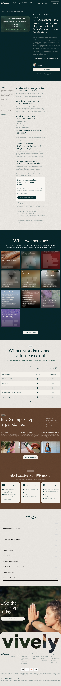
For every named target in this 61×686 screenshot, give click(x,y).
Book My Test (47, 69)
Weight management (45, 656)
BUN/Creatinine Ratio (18, 11)
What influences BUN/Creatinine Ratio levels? (7, 102)
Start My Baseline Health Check (27, 197)
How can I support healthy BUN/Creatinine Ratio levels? (6, 111)
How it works (14, 3)
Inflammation (44, 660)
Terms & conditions (55, 658)
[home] (7, 3)
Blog (46, 3)
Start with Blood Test (12, 618)
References (3, 114)
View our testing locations (24, 659)
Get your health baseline (30, 457)
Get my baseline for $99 (30, 332)
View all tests (24, 656)
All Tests (2, 11)
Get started (55, 3)
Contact (53, 656)
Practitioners (40, 3)
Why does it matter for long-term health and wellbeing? (7, 95)
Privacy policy (54, 662)
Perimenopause (44, 662)
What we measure (25, 661)
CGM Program (32, 3)
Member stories (35, 656)
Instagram (13, 656)
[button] (30, 523)
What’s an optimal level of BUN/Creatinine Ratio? (6, 99)
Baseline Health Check (23, 3)
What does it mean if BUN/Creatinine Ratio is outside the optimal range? (8, 107)
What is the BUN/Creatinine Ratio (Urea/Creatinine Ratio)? (7, 91)
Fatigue (42, 658)
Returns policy (54, 660)
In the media (34, 658)
